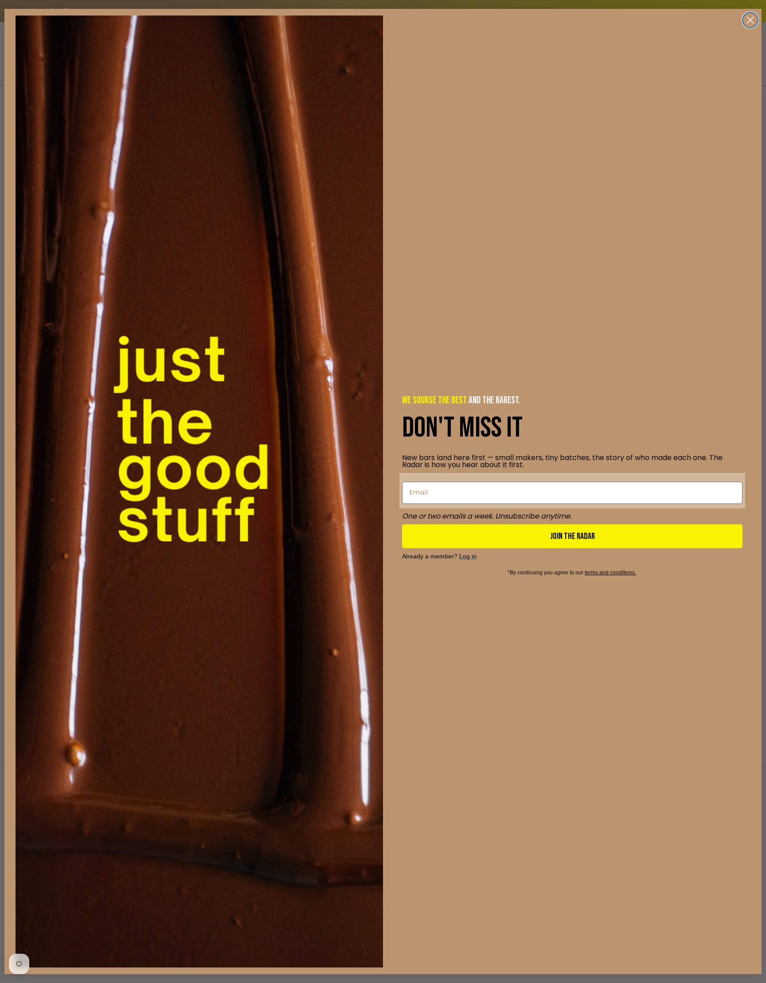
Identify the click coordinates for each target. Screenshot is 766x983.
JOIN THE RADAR (572, 536)
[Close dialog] (750, 20)
